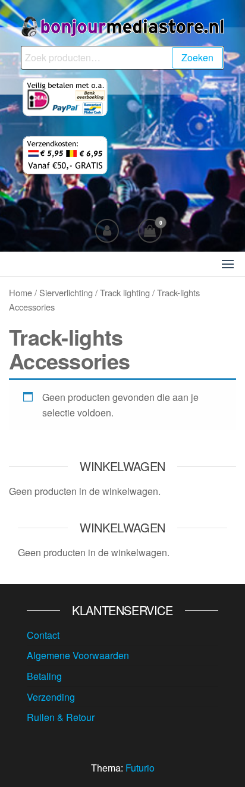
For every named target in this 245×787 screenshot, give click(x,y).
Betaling (44, 676)
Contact (43, 635)
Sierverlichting (66, 292)
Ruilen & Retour (61, 717)
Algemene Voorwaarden (78, 655)
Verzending (51, 697)
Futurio (140, 768)
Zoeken (197, 57)
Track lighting (125, 292)
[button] (228, 264)
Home (20, 292)
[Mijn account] (107, 231)
